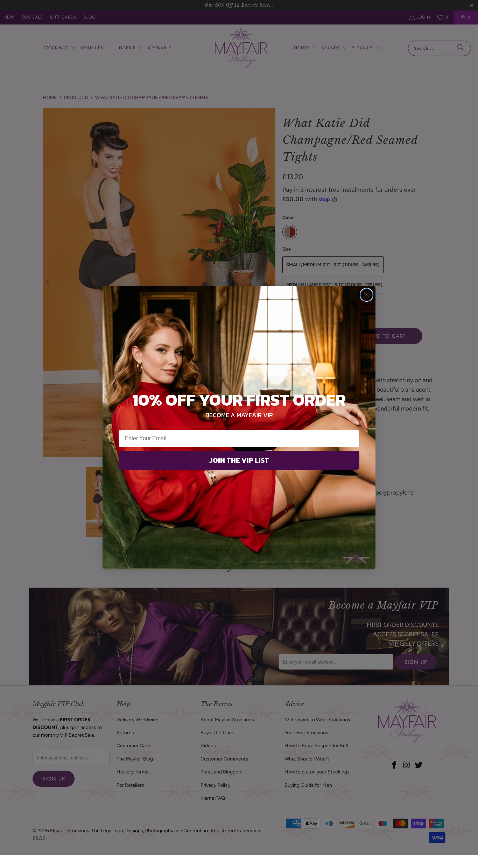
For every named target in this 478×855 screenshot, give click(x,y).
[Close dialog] (366, 295)
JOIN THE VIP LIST (239, 460)
